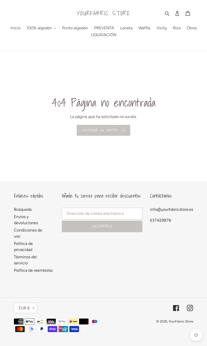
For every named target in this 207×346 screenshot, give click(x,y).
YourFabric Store (103, 13)
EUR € (24, 308)
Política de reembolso (33, 270)
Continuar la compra (100, 130)
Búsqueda (23, 209)
